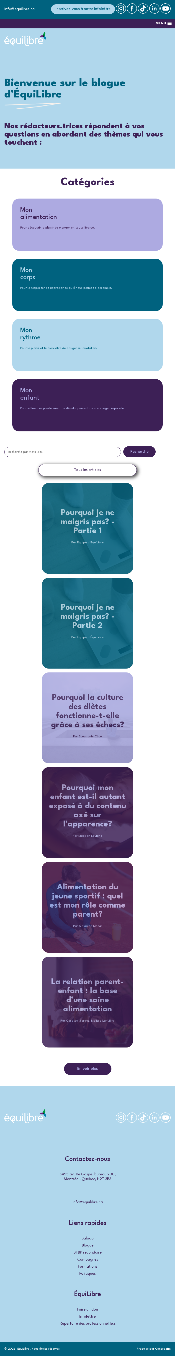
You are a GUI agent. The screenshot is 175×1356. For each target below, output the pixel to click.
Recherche (139, 452)
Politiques (87, 1274)
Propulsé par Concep (154, 1348)
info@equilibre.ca (19, 9)
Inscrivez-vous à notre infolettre (83, 9)
